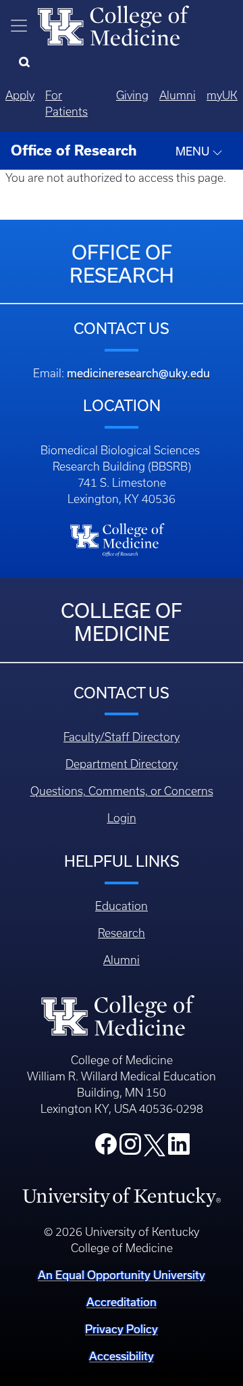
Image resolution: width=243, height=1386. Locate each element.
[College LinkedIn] (179, 1148)
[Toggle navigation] (19, 25)
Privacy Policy (121, 1329)
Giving (132, 95)
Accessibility (121, 1356)
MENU (194, 151)
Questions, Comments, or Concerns (121, 791)
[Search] (27, 63)
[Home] (113, 24)
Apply (19, 95)
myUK (222, 95)
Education (121, 906)
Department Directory (121, 764)
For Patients (66, 103)
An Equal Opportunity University (121, 1275)
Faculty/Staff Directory (121, 737)
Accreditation (121, 1302)
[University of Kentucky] (121, 1196)
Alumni (177, 95)
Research (121, 933)
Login (121, 818)
